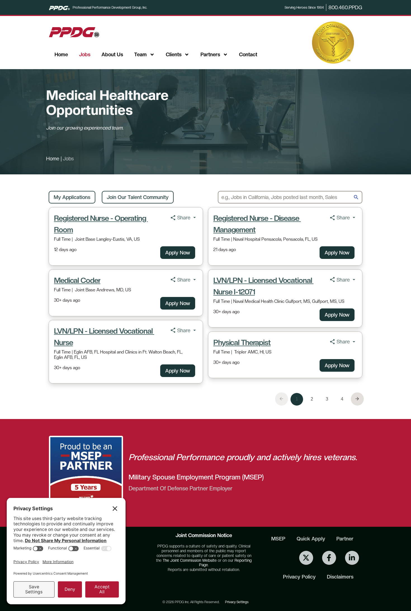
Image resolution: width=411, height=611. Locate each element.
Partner (344, 539)
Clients (173, 54)
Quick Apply (311, 539)
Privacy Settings (237, 602)
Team (140, 54)
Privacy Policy (299, 577)
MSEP (278, 539)
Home (61, 54)
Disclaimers (340, 577)
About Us (112, 54)
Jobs (84, 54)
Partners (210, 54)
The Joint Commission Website (190, 560)
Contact (248, 54)
